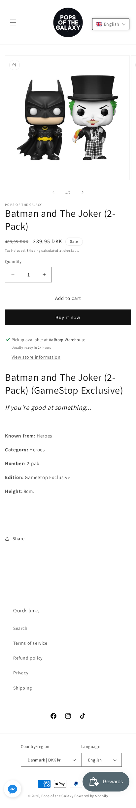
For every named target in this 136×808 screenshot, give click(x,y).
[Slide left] (53, 192)
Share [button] (19, 538)
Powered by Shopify (91, 795)
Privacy (20, 673)
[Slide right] (82, 192)
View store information (36, 357)
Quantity (13, 261)
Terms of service (30, 643)
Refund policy (28, 658)
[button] (13, 22)
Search (20, 628)
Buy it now (68, 317)
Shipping (34, 250)
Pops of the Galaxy (57, 795)
